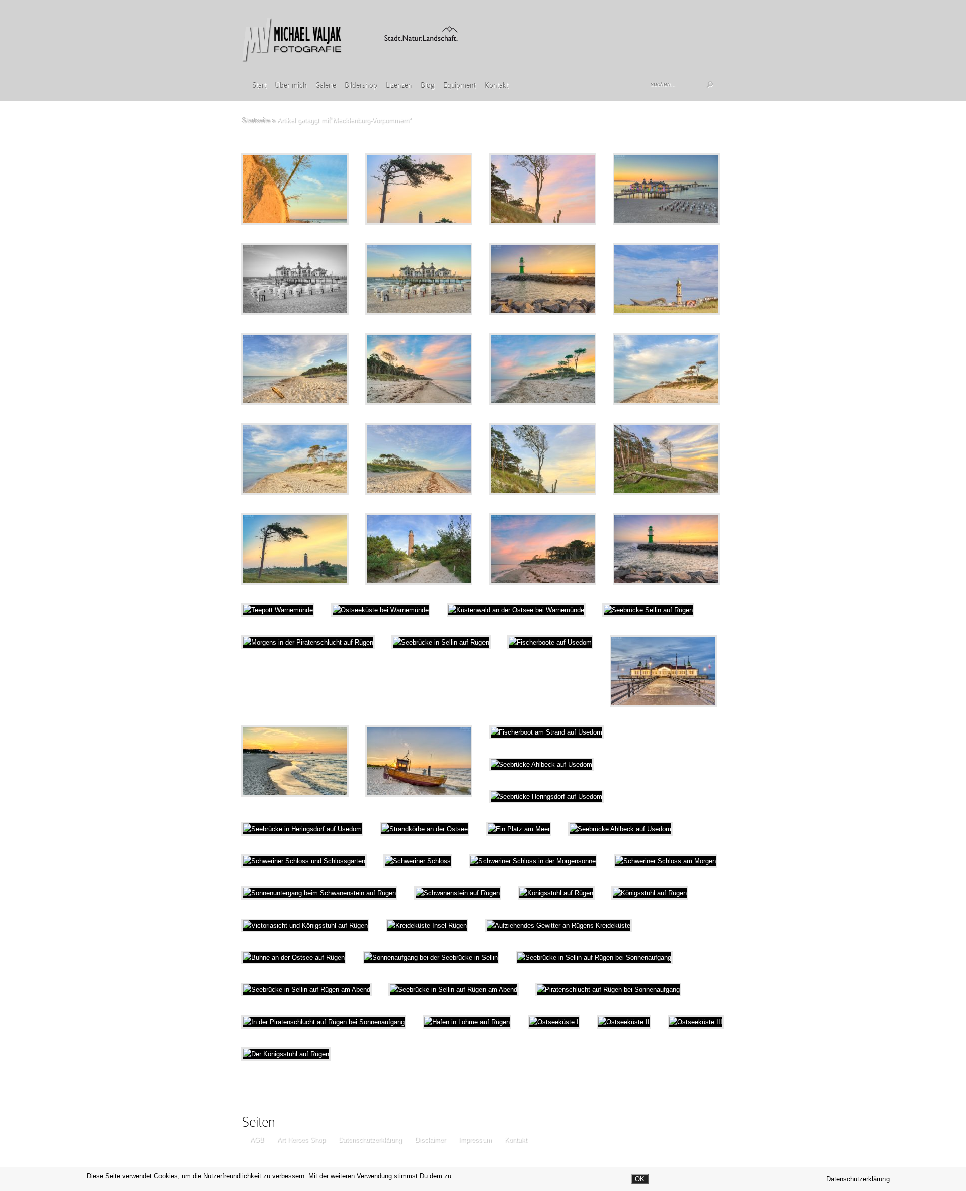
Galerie (325, 85)
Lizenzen (399, 85)
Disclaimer (430, 1139)
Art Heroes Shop (301, 1139)
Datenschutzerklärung (369, 1139)
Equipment (459, 85)
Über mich (291, 85)
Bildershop (361, 85)
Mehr (321, 189)
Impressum (474, 1139)
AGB (257, 1139)
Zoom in (272, 189)
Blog (428, 85)
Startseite (256, 120)
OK (640, 1179)
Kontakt (496, 85)
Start (259, 85)
